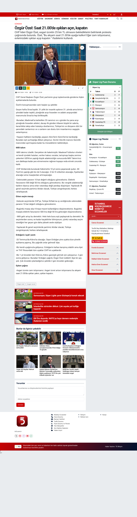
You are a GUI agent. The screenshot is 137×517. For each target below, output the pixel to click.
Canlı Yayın (22, 14)
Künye (104, 415)
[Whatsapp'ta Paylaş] (24, 88)
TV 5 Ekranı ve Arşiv (51, 14)
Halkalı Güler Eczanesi (100, 259)
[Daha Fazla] (28, 88)
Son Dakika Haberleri (61, 428)
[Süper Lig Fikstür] (120, 139)
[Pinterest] (20, 436)
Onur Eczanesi (97, 270)
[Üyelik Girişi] (120, 14)
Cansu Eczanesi (98, 223)
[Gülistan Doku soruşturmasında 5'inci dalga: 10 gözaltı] (50, 338)
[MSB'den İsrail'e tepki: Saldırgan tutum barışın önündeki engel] (73, 361)
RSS (18, 446)
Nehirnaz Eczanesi (99, 253)
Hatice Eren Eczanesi (100, 264)
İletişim (82, 415)
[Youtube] (27, 436)
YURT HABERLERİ (101, 19)
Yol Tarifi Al (98, 238)
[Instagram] (23, 436)
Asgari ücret (31, 284)
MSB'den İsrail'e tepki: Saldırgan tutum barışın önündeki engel (71, 371)
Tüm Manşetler (59, 426)
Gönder (20, 405)
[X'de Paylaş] (20, 88)
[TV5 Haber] (22, 18)
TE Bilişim (119, 446)
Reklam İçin (84, 417)
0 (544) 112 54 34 (101, 241)
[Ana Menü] (121, 18)
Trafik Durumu (58, 421)
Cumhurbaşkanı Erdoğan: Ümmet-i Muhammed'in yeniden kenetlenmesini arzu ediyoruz (73, 349)
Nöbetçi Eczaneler (60, 415)
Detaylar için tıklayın (104, 132)
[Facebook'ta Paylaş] (16, 88)
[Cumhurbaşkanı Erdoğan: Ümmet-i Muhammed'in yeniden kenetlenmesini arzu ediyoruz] (73, 338)
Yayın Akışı (35, 14)
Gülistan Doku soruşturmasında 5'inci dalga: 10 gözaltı (50, 348)
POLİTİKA (89, 19)
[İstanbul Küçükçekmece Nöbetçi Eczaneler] (120, 208)
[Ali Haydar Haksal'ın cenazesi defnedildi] (27, 338)
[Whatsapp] (31, 436)
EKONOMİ (49, 19)
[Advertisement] (105, 64)
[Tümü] (120, 47)
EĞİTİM (40, 19)
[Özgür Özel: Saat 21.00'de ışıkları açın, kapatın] (50, 65)
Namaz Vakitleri (59, 419)
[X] (16, 436)
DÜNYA (57, 19)
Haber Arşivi (58, 430)
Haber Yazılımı (110, 446)
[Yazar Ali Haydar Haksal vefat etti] (27, 361)
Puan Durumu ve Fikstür (62, 424)
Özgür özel (20, 284)
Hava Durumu (58, 417)
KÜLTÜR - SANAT (76, 19)
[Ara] (118, 18)
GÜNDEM (65, 19)
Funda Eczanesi (98, 248)
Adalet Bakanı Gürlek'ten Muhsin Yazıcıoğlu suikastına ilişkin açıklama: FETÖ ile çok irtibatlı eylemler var (50, 372)
